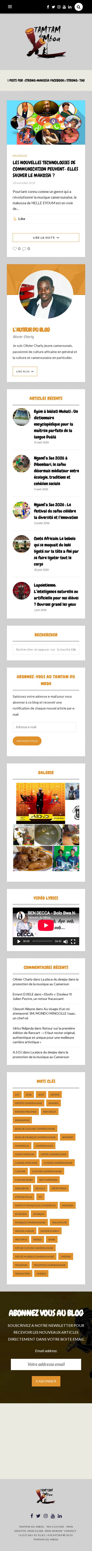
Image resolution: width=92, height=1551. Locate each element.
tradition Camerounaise (50, 1265)
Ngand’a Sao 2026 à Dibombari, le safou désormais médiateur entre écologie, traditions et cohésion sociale (56, 470)
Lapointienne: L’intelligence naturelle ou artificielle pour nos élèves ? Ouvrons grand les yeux (56, 594)
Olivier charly (50, 1231)
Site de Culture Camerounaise (34, 1248)
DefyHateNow (48, 1179)
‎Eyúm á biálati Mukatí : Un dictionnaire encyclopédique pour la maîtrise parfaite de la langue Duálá (56, 424)
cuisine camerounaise (58, 1162)
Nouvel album (24, 1231)
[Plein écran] (73, 941)
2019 (41, 1094)
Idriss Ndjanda (23, 1028)
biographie (22, 1120)
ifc (40, 1196)
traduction (22, 1273)
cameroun (22, 1145)
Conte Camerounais (53, 1154)
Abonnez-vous (27, 741)
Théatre (66, 1256)
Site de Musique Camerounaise (34, 1256)
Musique (20, 155)
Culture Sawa (24, 1179)
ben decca (49, 1111)
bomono (67, 1137)
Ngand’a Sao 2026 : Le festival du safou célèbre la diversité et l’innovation (56, 511)
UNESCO (41, 1273)
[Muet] (65, 941)
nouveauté (59, 1222)
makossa (67, 1205)
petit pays (21, 1239)
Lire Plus (22, 371)
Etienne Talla (23, 1196)
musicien (21, 1213)
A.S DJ (17, 1052)
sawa (51, 1239)
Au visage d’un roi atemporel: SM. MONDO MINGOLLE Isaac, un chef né (44, 1013)
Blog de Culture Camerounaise (35, 1128)
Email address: (46, 1350)
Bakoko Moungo (26, 1111)
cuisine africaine (26, 1162)
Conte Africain (24, 1154)
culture (20, 1171)
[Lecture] (19, 941)
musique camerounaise (30, 1222)
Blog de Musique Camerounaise (35, 1137)
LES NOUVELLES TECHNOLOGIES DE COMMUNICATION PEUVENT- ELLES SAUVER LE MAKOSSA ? (45, 169)
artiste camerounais (28, 1103)
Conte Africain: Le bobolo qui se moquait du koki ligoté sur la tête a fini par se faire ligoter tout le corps (56, 551)
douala (40, 1188)
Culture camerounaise (47, 1171)
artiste (54, 1094)
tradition (21, 1265)
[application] (46, 926)
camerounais (44, 1145)
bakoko (54, 1103)
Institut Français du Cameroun (35, 1205)
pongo (37, 1239)
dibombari (22, 1188)
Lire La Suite (44, 237)
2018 (29, 1094)
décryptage (59, 1188)
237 (17, 1094)
